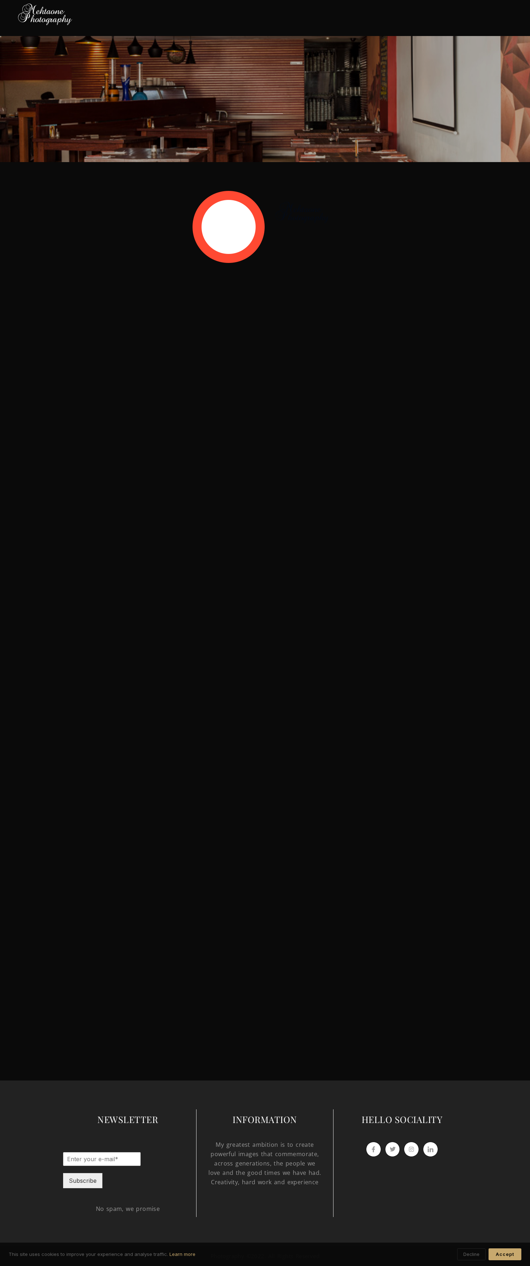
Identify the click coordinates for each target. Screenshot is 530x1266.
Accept (505, 1254)
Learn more (182, 1254)
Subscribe (83, 1180)
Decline (471, 1254)
